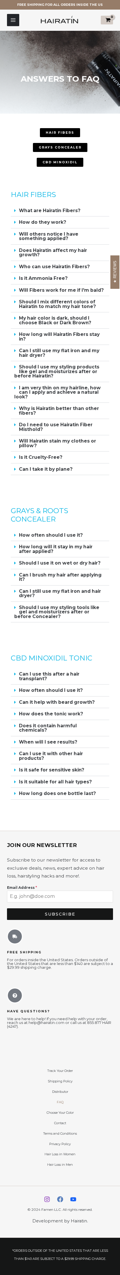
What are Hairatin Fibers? (49, 210)
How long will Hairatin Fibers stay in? (59, 337)
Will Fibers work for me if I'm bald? (61, 290)
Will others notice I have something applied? (48, 236)
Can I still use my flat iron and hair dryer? (60, 593)
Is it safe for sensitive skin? (51, 770)
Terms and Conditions (60, 1133)
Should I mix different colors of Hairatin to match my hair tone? (57, 304)
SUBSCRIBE (60, 914)
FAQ (60, 1102)
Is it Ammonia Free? (43, 278)
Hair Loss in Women (60, 1154)
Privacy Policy (60, 1144)
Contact (60, 1123)
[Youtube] (73, 1199)
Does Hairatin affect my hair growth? (53, 253)
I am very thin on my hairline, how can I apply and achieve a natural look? (57, 392)
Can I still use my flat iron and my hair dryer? (59, 353)
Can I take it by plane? (46, 469)
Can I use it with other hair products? (51, 756)
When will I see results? (48, 742)
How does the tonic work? (51, 714)
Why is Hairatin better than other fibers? (59, 411)
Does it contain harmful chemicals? (48, 728)
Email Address (22, 887)
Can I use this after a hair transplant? (49, 676)
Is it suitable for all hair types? (55, 782)
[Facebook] (60, 1199)
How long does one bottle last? (57, 793)
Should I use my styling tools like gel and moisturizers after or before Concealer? (56, 612)
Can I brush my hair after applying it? (60, 577)
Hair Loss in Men (60, 1165)
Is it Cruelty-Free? (40, 457)
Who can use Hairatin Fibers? (54, 266)
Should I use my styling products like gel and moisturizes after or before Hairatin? (56, 371)
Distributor (60, 1092)
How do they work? (42, 222)
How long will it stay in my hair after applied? (56, 549)
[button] (60, 211)
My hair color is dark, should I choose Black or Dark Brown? (55, 320)
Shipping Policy (60, 1081)
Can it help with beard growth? (57, 702)
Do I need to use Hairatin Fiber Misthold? (56, 427)
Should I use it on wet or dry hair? (59, 563)
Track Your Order (60, 1071)
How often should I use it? (51, 535)
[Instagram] (47, 1199)
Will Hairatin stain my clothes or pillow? (57, 443)
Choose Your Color (60, 1113)
